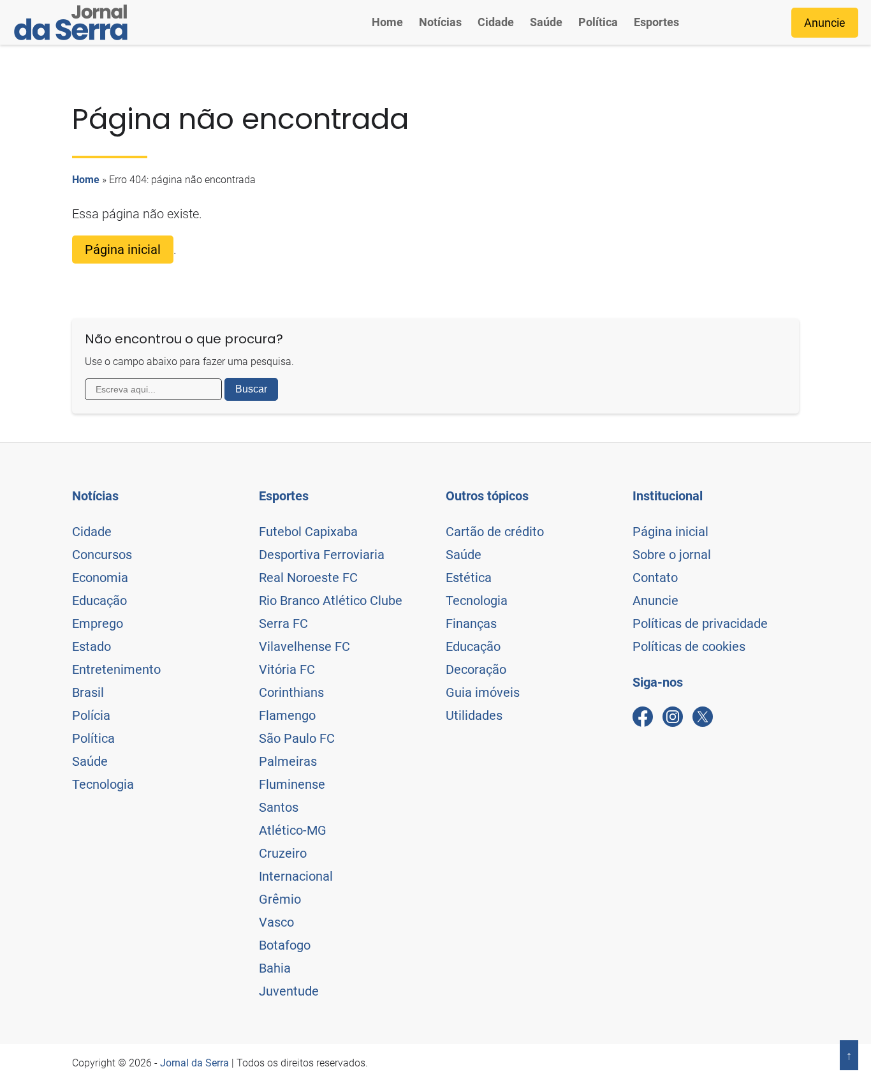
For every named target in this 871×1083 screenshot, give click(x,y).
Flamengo (287, 715)
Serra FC (283, 623)
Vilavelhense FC (304, 646)
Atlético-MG (292, 830)
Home (387, 22)
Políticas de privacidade (700, 623)
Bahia (275, 968)
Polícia (91, 715)
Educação (99, 600)
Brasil (88, 692)
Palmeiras (288, 761)
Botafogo (285, 945)
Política (598, 22)
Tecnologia (103, 784)
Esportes (656, 22)
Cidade (496, 22)
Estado (91, 646)
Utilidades (474, 715)
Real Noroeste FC (308, 577)
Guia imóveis (483, 692)
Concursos (102, 554)
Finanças (471, 623)
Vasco (276, 922)
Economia (100, 577)
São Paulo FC (297, 738)
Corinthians (291, 692)
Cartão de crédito (495, 531)
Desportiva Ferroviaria (321, 554)
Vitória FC (287, 669)
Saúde (546, 22)
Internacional (296, 876)
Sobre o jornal (672, 554)
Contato (655, 577)
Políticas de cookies (689, 646)
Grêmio (280, 899)
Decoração (476, 669)
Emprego (97, 623)
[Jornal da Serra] (70, 22)
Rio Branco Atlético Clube (330, 600)
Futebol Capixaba (308, 531)
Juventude (289, 991)
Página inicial (123, 249)
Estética (469, 577)
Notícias (440, 22)
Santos (278, 807)
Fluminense (292, 784)
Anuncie (824, 22)
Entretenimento (116, 669)
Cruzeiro (283, 853)
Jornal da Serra (194, 1063)
